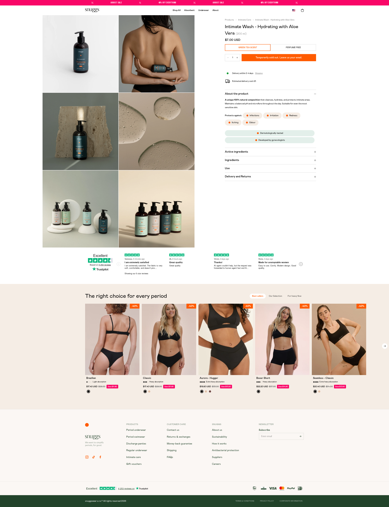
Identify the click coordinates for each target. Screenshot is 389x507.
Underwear (203, 10)
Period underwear (136, 430)
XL (124, 371)
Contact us (173, 430)
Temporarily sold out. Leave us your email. (279, 57)
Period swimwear (135, 437)
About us (217, 430)
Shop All (177, 10)
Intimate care (133, 457)
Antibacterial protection (225, 450)
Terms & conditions (244, 501)
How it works (219, 443)
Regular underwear (136, 450)
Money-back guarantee (179, 443)
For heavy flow (294, 296)
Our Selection (275, 296)
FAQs (170, 457)
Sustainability (219, 437)
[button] (302, 10)
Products (229, 20)
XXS (96, 371)
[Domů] (92, 10)
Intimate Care (244, 20)
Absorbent (189, 10)
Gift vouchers (134, 464)
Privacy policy (267, 501)
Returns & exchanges (178, 437)
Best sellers (257, 296)
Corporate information (291, 501)
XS (103, 371)
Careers (216, 464)
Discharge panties (136, 443)
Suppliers (217, 457)
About (215, 10)
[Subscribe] (300, 436)
